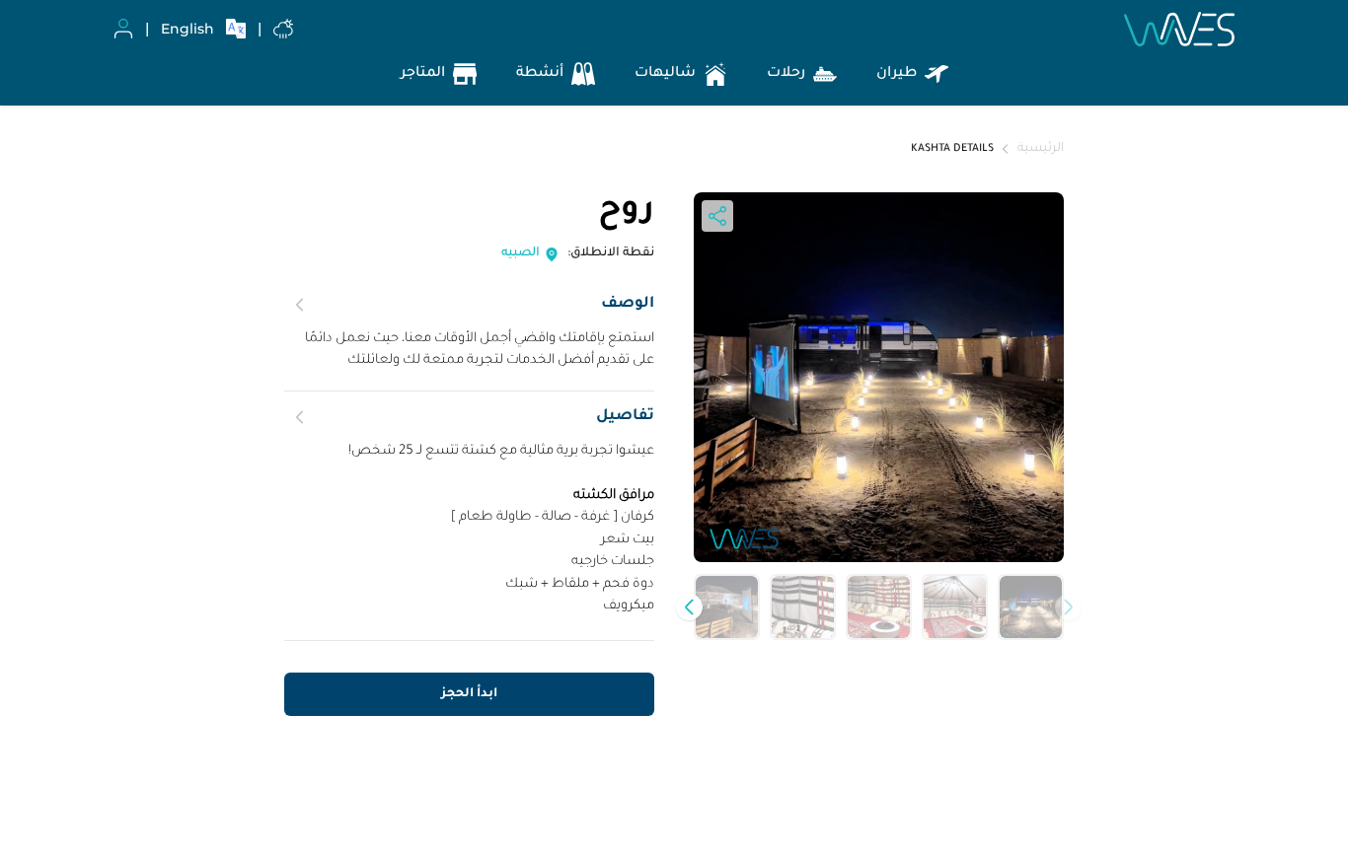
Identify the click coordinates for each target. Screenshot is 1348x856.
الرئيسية (1040, 149)
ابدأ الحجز (469, 694)
